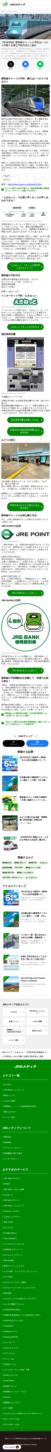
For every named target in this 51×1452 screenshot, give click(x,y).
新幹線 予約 (33, 863)
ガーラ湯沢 (8, 1408)
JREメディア (7, 1052)
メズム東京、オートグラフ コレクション (20, 1271)
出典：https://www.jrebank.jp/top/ (11, 653)
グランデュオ (9, 1353)
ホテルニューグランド (12, 1255)
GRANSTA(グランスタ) (13, 1320)
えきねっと (44, 863)
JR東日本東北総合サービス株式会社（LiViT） (22, 1315)
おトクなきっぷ (31, 877)
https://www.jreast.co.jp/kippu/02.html (25, 184)
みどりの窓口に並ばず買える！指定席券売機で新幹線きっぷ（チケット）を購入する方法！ (27, 189)
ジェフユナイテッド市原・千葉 (16, 1370)
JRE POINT (19, 867)
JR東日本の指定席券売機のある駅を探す (24, 431)
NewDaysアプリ (10, 1331)
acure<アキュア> (10, 1348)
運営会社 (7, 1137)
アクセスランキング (14, 886)
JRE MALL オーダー (11, 1178)
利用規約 (7, 1142)
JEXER (6, 1184)
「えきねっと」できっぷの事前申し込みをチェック (24, 266)
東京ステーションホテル (13, 1266)
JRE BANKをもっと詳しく (24, 671)
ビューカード (9, 1342)
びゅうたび (8, 1228)
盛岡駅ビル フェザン (12, 1402)
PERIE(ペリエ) (9, 1364)
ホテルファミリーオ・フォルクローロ (19, 1288)
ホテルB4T (8, 1277)
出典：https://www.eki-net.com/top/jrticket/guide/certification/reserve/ (21, 221)
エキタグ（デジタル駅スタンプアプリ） (20, 1299)
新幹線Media (7, 863)
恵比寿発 (7, 1293)
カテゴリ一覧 (11, 1075)
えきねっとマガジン (11, 1217)
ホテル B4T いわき (11, 1424)
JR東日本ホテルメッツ (13, 1249)
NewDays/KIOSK (10, 1337)
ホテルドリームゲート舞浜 (14, 1282)
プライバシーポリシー (12, 1148)
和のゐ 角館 (8, 1260)
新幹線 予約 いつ (20, 863)
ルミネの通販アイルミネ (13, 1304)
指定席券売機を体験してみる (24, 420)
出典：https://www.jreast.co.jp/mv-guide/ (13, 393)
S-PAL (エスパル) (10, 1375)
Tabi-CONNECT (10, 1238)
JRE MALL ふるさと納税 (13, 1189)
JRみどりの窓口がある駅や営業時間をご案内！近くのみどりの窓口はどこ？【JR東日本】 (27, 723)
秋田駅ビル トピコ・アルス (14, 1392)
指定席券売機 (7, 868)
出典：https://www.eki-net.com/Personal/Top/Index (16, 306)
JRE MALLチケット (11, 1200)
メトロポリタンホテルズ (13, 1244)
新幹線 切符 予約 (8, 872)
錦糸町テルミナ (10, 1386)
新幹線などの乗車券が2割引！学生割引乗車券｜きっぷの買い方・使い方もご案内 (26, 714)
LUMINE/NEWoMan (11, 1310)
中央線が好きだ (10, 1233)
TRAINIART (8, 1326)
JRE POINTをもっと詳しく (24, 593)
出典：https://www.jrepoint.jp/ (10, 541)
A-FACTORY (8, 1381)
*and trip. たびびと (11, 1211)
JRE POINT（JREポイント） (12, 877)
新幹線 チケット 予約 (33, 868)
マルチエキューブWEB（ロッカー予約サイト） (23, 1413)
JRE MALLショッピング (13, 1206)
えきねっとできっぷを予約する (24, 327)
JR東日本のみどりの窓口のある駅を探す (24, 506)
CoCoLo (7, 1397)
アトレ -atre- (9, 1359)
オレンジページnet (11, 1419)
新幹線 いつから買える (25, 872)
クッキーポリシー (11, 1159)
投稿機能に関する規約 (12, 1153)
